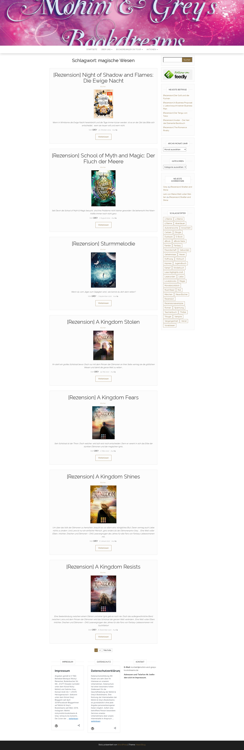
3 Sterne (168, 219)
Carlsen (168, 232)
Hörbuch (180, 259)
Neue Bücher (182, 294)
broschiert (185, 228)
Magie (182, 281)
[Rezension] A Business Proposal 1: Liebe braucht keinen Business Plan (177, 106)
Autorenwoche (171, 228)
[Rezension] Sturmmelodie (103, 244)
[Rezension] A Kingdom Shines (103, 476)
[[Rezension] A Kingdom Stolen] (103, 345)
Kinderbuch (179, 268)
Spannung (179, 308)
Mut (179, 290)
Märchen (168, 294)
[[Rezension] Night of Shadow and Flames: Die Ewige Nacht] (103, 104)
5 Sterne (168, 223)
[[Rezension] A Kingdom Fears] (103, 422)
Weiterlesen (103, 137)
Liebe (181, 277)
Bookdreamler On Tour (128, 49)
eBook (168, 241)
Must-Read (169, 290)
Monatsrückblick (172, 285)
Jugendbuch (180, 263)
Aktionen (151, 49)
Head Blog (141, 745)
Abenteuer (180, 223)
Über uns (106, 49)
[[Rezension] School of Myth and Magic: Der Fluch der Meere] (103, 188)
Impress (168, 263)
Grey (94, 130)
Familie (168, 245)
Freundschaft (170, 250)
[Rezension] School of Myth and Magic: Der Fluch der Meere (103, 158)
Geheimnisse (170, 254)
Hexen (182, 254)
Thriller (183, 312)
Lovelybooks (170, 281)
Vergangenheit (171, 321)
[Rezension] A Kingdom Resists (103, 567)
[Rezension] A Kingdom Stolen (103, 322)
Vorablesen (170, 325)
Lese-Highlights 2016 (174, 272)
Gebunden (184, 250)
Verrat (184, 321)
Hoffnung (169, 259)
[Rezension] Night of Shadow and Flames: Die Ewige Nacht (103, 78)
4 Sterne (179, 219)
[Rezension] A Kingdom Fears (103, 397)
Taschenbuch (171, 312)
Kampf (167, 268)
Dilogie (178, 232)
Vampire (178, 316)
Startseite (91, 49)
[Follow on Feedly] (178, 74)
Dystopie (169, 237)
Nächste (107, 650)
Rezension (169, 299)
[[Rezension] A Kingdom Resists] (103, 594)
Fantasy (177, 245)
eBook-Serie (179, 241)
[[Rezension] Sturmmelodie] (103, 270)
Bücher (103, 86)
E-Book (179, 237)
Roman (168, 308)
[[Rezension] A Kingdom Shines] (103, 504)
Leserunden (170, 277)
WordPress (122, 745)
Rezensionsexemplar (174, 303)
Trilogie (168, 316)
